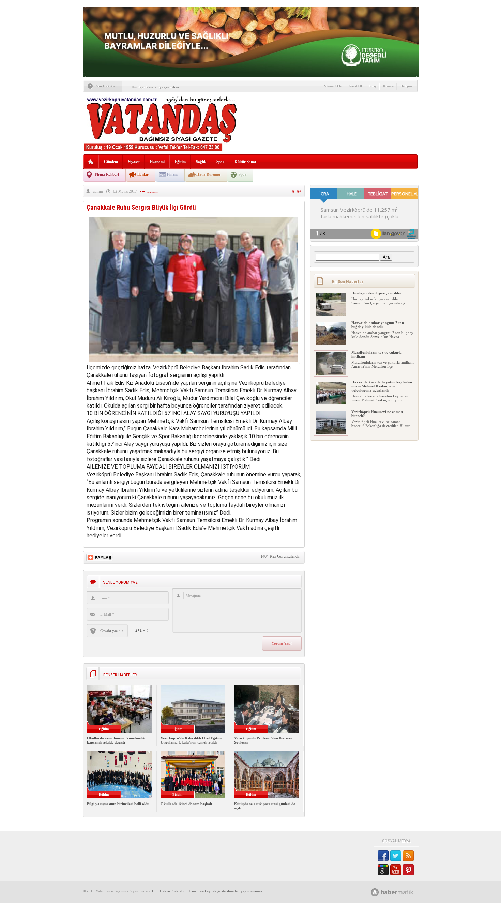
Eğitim (180, 161)
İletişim (406, 86)
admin (98, 191)
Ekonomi (157, 161)
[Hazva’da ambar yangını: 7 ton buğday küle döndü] (331, 343)
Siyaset (134, 161)
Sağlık (201, 161)
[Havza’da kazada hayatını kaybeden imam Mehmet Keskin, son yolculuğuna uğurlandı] (331, 403)
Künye (388, 86)
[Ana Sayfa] (91, 162)
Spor (220, 161)
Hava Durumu (208, 174)
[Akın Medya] (375, 892)
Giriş (372, 86)
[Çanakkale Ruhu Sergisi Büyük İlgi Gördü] (193, 362)
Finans (172, 174)
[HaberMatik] (400, 892)
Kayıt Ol (355, 86)
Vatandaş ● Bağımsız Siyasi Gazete (123, 891)
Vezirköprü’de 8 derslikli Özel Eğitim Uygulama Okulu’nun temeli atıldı (191, 740)
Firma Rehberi (107, 174)
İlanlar (143, 174)
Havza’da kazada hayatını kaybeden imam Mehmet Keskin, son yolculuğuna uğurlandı (381, 386)
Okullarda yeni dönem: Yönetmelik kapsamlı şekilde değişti (116, 740)
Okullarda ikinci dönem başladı (186, 804)
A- (294, 191)
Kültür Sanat (245, 161)
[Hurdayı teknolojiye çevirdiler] (331, 314)
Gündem (111, 161)
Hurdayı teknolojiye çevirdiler (155, 87)
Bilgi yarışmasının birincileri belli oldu (118, 804)
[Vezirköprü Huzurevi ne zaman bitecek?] (331, 432)
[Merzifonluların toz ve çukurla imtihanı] (331, 373)
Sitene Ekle (333, 86)
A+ (299, 191)
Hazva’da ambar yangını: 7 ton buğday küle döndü (377, 325)
